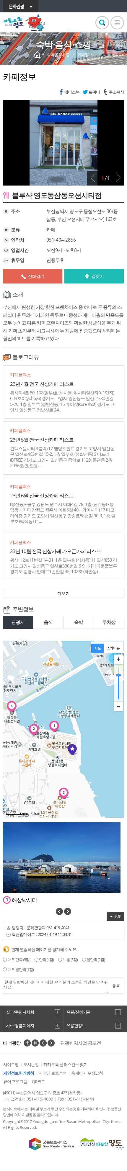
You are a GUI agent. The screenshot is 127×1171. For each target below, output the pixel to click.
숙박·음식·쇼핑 (58, 54)
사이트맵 (11, 1064)
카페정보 (85, 54)
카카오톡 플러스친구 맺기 (65, 1064)
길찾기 (97, 276)
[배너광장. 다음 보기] (51, 1043)
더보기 (63, 593)
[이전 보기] (93, 178)
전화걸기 (36, 276)
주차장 (108, 622)
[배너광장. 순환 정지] (35, 1043)
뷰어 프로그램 (15, 1081)
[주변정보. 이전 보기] (59, 911)
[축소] (118, 706)
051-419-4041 (57, 927)
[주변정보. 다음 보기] (67, 911)
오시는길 (31, 1064)
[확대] (118, 659)
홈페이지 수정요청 (87, 1073)
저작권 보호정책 (52, 1073)
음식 (48, 622)
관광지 (18, 622)
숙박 (78, 622)
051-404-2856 (61, 240)
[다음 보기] (118, 178)
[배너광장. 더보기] (27, 1043)
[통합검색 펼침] (102, 22)
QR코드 (38, 1081)
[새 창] (51, 1144)
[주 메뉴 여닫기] (117, 22)
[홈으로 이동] (24, 22)
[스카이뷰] (113, 648)
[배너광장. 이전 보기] (43, 1043)
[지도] (97, 648)
